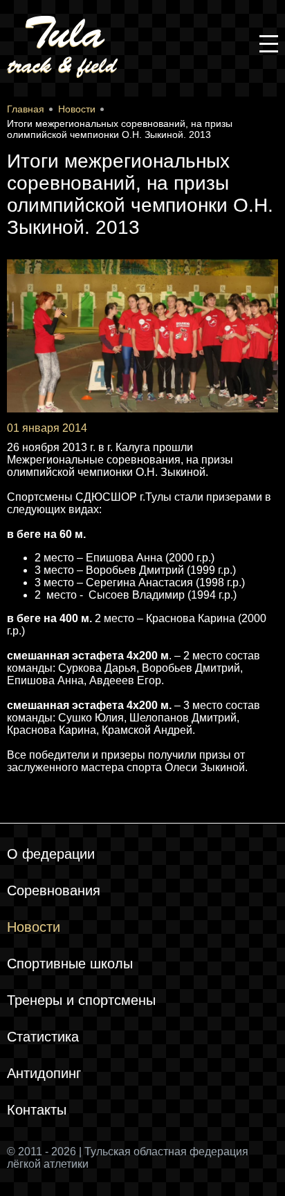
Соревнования (53, 890)
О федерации (51, 853)
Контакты (36, 1109)
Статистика (43, 1036)
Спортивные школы (70, 963)
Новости (33, 927)
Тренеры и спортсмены (81, 1000)
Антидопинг (44, 1073)
